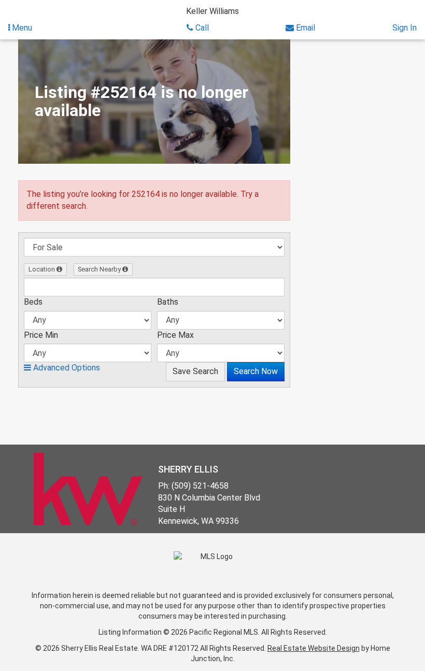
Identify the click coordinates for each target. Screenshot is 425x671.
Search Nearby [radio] (100, 269)
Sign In (404, 28)
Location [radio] (42, 269)
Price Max (175, 335)
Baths (167, 302)
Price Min (41, 335)
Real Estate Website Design (313, 648)
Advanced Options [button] (65, 368)
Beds (33, 302)
